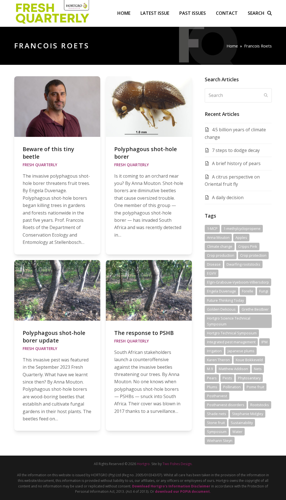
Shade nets (216, 413)
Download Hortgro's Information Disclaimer (171, 486)
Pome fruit (255, 386)
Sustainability (242, 422)
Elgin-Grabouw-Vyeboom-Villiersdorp (238, 282)
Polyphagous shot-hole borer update (54, 336)
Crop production (220, 255)
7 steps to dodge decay (236, 150)
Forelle (247, 291)
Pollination (232, 386)
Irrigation (214, 350)
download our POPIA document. (183, 491)
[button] (260, 13)
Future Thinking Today (225, 300)
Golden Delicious (221, 309)
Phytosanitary (249, 377)
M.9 (210, 368)
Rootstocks (259, 404)
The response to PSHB (144, 333)
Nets (258, 368)
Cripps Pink (247, 246)
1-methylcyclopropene (242, 228)
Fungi (263, 291)
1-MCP (212, 228)
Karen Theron (218, 359)
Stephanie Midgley (247, 413)
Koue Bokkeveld (249, 359)
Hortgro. (144, 463)
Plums (212, 386)
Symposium (217, 431)
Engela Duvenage (221, 291)
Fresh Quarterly (40, 164)
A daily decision (228, 197)
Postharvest (217, 395)
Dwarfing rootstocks (243, 264)
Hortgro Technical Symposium (232, 332)
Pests (227, 377)
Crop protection (253, 255)
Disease (214, 264)
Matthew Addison (233, 368)
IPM (264, 341)
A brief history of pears (236, 163)
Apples (241, 237)
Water (237, 431)
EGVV (211, 273)
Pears (212, 377)
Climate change (219, 246)
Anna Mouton (218, 237)
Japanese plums (241, 350)
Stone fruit (216, 422)
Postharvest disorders (225, 404)
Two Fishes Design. (177, 463)
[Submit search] (266, 95)
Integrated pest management (231, 341)
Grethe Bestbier (255, 309)
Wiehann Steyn (219, 440)
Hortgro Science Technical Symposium (228, 321)
